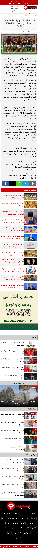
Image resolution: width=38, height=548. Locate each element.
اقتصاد (34, 513)
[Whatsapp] (24, 3)
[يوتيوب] (19, 3)
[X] (12, 183)
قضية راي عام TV (12, 518)
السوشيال (27, 533)
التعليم (4, 528)
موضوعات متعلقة (30, 190)
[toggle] (2, 7)
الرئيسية (32, 15)
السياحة (20, 528)
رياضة (26, 15)
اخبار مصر (18, 533)
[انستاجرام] (21, 3)
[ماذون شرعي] (19, 310)
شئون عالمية (6, 513)
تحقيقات (15, 513)
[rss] (27, 3)
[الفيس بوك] (13, 3)
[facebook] (5, 183)
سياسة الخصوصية (19, 538)
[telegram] (25, 183)
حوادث (34, 518)
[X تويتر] (16, 3)
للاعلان (10, 533)
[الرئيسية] (10, 3)
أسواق (23, 523)
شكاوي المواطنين (30, 528)
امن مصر (12, 528)
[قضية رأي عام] (30, 7)
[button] (3, 396)
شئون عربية (25, 513)
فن (28, 518)
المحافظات (31, 523)
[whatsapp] (19, 183)
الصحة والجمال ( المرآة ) (11, 523)
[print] (32, 183)
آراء (3, 518)
